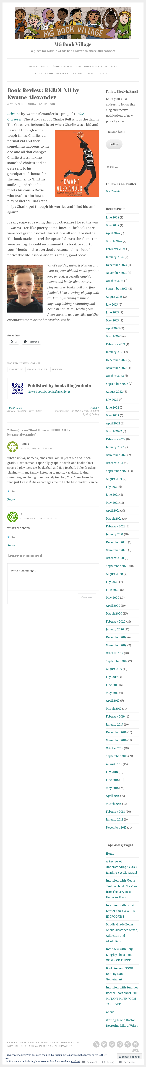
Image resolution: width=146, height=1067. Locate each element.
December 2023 (116, 265)
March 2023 (114, 336)
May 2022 (112, 415)
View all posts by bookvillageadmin (49, 391)
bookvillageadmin (41, 104)
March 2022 (114, 431)
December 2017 (116, 827)
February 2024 (115, 249)
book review (16, 369)
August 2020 (114, 574)
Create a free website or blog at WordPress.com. (43, 1042)
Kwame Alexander (37, 369)
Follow (114, 144)
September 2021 (116, 471)
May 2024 (112, 225)
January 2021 (114, 534)
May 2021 (112, 502)
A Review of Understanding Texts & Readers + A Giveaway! (121, 867)
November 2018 (116, 740)
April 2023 (113, 328)
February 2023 (115, 344)
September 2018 (116, 756)
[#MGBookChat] (112, 1044)
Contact (105, 73)
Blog (44, 66)
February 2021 (115, 526)
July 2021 (112, 487)
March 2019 (113, 708)
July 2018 (112, 772)
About (90, 73)
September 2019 (116, 661)
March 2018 (113, 804)
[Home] (96, 1044)
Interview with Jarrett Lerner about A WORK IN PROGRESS (120, 911)
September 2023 (117, 288)
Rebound (57, 369)
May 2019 (112, 692)
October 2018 (114, 748)
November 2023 (116, 273)
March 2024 (114, 241)
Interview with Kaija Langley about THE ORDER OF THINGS (120, 954)
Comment (87, 597)
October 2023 (114, 281)
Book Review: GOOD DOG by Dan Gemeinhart (119, 974)
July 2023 (112, 304)
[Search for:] (123, 166)
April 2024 (113, 233)
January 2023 (114, 352)
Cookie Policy (78, 1061)
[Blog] (104, 1044)
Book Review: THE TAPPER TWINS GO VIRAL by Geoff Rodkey (76, 411)
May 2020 (112, 597)
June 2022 (112, 407)
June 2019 (112, 685)
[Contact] (135, 1052)
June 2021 (112, 494)
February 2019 (115, 716)
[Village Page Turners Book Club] (127, 1044)
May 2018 (112, 788)
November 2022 (116, 368)
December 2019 (116, 637)
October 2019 (114, 653)
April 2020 (113, 605)
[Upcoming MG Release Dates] (120, 1044)
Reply (11, 499)
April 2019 (112, 700)
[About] (135, 1044)
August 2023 (114, 296)
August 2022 (114, 391)
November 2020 (116, 550)
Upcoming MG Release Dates (97, 66)
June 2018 (112, 780)
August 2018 (114, 764)
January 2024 (115, 257)
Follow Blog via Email (122, 91)
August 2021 (114, 479)
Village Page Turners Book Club (58, 73)
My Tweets (113, 191)
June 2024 (112, 217)
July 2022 (112, 399)
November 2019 (116, 645)
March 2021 (113, 518)
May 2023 (112, 320)
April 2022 (113, 423)
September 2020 (117, 566)
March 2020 (114, 613)
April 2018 (112, 795)
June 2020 (112, 590)
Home (33, 66)
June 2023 (112, 312)
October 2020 (115, 558)
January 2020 (115, 629)
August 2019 (114, 669)
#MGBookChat (62, 66)
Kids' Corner (31, 363)
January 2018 (114, 819)
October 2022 (115, 376)
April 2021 (112, 510)
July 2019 (112, 677)
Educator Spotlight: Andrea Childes (24, 409)
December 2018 (116, 732)
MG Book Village (73, 44)
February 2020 (116, 621)
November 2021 (116, 455)
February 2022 (115, 439)
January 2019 (114, 724)
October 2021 (114, 463)
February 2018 (115, 811)
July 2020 (112, 582)
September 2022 (117, 384)
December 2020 (116, 542)
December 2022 (116, 360)
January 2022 (115, 447)
